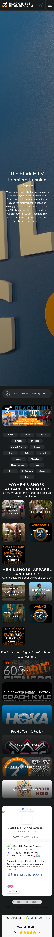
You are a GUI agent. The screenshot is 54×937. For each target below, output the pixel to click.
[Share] (31, 809)
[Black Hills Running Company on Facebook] (27, 819)
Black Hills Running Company (26, 828)
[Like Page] (23, 809)
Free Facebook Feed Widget (28, 902)
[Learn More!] (27, 415)
